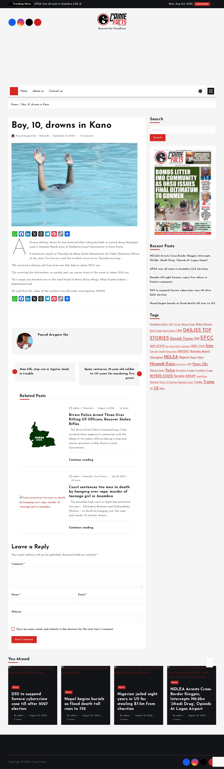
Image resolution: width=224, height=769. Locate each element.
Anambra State (159, 324)
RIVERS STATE (161, 376)
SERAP (191, 376)
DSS (197, 338)
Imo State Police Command (178, 346)
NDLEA (171, 357)
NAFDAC (183, 351)
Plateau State (157, 371)
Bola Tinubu (156, 331)
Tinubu (198, 382)
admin (76, 408)
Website (16, 612)
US (156, 388)
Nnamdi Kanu (162, 364)
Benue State (188, 324)
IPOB (202, 346)
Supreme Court (185, 382)
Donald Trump (181, 338)
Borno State (169, 331)
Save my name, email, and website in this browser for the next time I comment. (65, 629)
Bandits (177, 325)
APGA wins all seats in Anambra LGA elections (179, 269)
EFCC (207, 338)
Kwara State (171, 352)
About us (38, 91)
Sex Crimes (100, 476)
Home (24, 91)
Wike (162, 389)
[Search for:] (183, 130)
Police (170, 370)
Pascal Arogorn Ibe (26, 136)
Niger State (197, 357)
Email (82, 594)
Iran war (154, 352)
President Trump (203, 371)
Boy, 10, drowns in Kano (35, 104)
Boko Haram (204, 324)
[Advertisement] (112, 61)
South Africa (201, 376)
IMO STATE (157, 346)
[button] (209, 660)
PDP (189, 364)
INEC (194, 346)
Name (16, 594)
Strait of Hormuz (168, 382)
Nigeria (184, 357)
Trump (208, 382)
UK (151, 389)
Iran (209, 346)
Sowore (154, 382)
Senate (179, 376)
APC (171, 324)
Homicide (44, 136)
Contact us (56, 91)
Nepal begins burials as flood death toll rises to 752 (182, 303)
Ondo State (181, 364)
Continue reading (81, 460)
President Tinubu (185, 370)
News (16, 687)
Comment (18, 564)
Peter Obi (200, 364)
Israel (162, 351)
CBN (179, 330)
